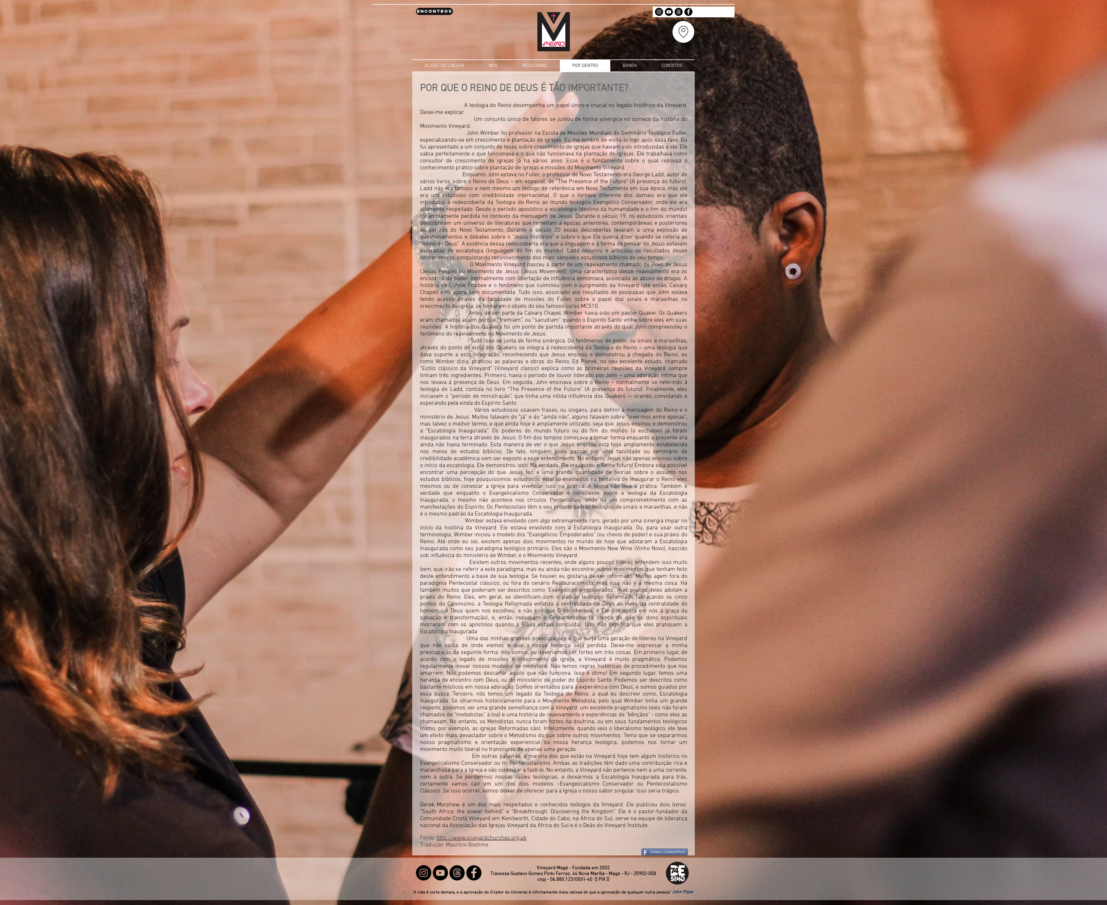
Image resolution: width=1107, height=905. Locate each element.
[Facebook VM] (688, 12)
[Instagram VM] (659, 12)
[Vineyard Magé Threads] (679, 12)
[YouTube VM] (669, 12)
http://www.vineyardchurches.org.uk (481, 838)
